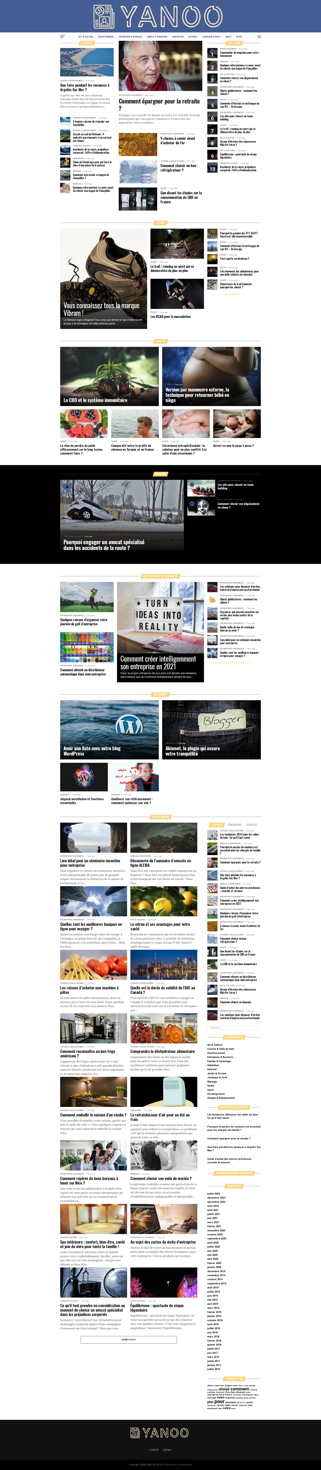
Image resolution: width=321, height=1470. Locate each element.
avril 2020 (212, 1259)
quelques (211, 1405)
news (221, 1397)
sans (228, 1405)
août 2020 (213, 1242)
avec (222, 1386)
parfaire (239, 1398)
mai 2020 (212, 1255)
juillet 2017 (213, 1348)
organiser (230, 1397)
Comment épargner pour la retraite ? (228, 1138)
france (228, 1394)
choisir (224, 1389)
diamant (240, 1392)
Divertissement (106, 36)
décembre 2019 (216, 1271)
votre (227, 1408)
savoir (234, 1405)
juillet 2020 (213, 1246)
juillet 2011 (213, 1361)
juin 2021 (212, 1218)
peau (246, 1398)
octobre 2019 (215, 1279)
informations (247, 1395)
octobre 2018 (215, 1320)
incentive (237, 1395)
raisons (221, 1405)
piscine (252, 1398)
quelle (249, 1402)
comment (239, 1388)
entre (248, 1392)
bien (241, 1386)
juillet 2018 (213, 1328)
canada (252, 1386)
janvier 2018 (214, 1344)
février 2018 (214, 1340)
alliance (210, 1386)
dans (233, 1392)
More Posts (129, 1339)
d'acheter (220, 1392)
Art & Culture (85, 36)
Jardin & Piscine (216, 1073)
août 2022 (213, 1206)
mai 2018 (212, 1332)
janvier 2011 (214, 1365)
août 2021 (213, 1210)
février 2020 (214, 1263)
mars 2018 (213, 1336)
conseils (253, 1390)
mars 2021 (213, 1222)
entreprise (213, 1394)
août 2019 (213, 1287)
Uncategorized (216, 1094)
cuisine (211, 1392)
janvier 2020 (214, 1267)
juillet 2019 (213, 1291)
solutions (243, 1405)
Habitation (178, 36)
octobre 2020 (215, 1234)
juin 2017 (212, 1353)
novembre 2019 (216, 1275)
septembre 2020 (216, 1238)
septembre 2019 (216, 1283)
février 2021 (214, 1226)
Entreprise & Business (130, 36)
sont (250, 1405)
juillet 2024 (213, 1193)
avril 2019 (212, 1304)
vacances (212, 1408)
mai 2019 (212, 1299)
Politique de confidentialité (177, 1464)
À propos (154, 1450)
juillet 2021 (213, 1214)
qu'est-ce (241, 1402)
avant (217, 1386)
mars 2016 (213, 1357)
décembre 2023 (216, 1197)
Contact (167, 1450)
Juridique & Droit (211, 36)
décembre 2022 (216, 1202)
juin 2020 (212, 1251)
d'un (227, 1392)
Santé (228, 36)
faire (221, 1394)
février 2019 (214, 1312)
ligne (256, 1395)
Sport (239, 36)
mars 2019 (213, 1308)
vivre (220, 1408)
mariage (211, 1397)
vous (233, 1408)
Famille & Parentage (157, 36)
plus (210, 1402)
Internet (193, 36)
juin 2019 (212, 1295)
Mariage (212, 1081)
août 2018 (213, 1324)
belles (235, 1386)
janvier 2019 (214, 1316)
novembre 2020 (216, 1230)
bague (228, 1385)
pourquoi (230, 1402)
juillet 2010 (213, 1369)
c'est (245, 1386)
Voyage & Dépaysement (221, 1098)
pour (219, 1401)
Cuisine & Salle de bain (220, 1049)
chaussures (212, 1390)
